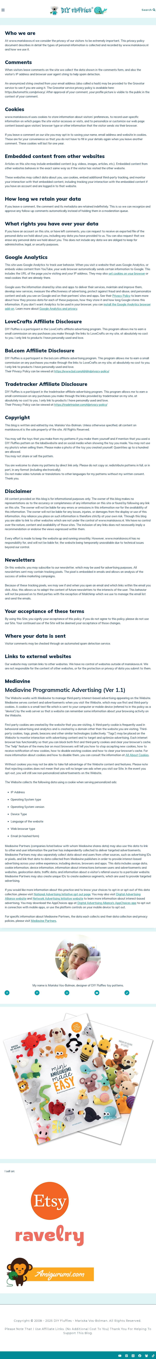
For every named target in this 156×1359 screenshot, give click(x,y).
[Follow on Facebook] (7, 992)
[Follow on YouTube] (96, 992)
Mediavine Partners (43, 921)
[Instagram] (133, 1356)
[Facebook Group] (146, 1356)
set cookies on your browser (127, 273)
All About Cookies (137, 755)
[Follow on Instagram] (66, 992)
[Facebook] (140, 1356)
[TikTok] (153, 1356)
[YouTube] (120, 1356)
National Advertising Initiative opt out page (62, 894)
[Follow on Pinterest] (37, 992)
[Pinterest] (126, 1356)
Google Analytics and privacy (58, 308)
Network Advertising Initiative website (58, 898)
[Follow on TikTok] (126, 992)
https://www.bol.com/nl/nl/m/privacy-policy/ (81, 371)
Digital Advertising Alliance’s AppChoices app (106, 903)
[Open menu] (3, 10)
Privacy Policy (121, 296)
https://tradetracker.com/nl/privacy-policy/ (80, 404)
